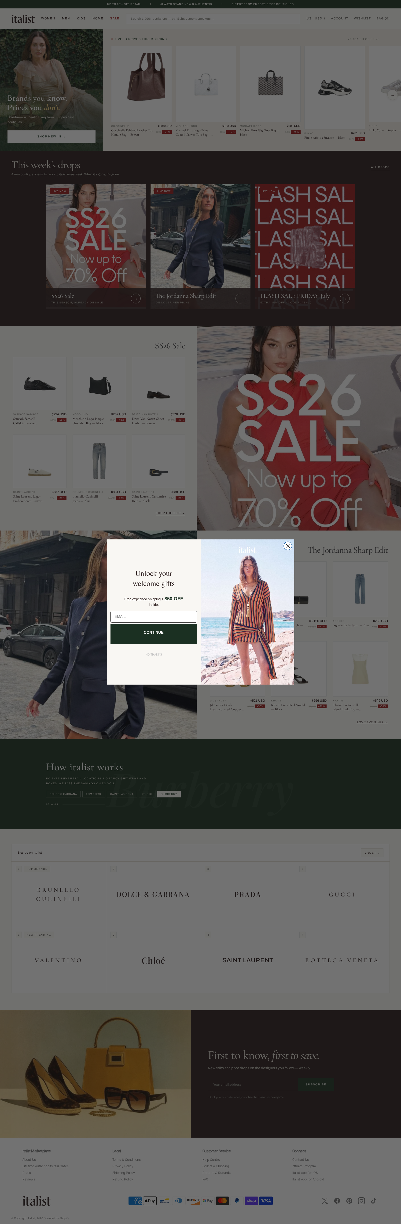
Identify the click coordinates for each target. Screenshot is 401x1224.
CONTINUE (154, 632)
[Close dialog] (288, 546)
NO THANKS (154, 654)
